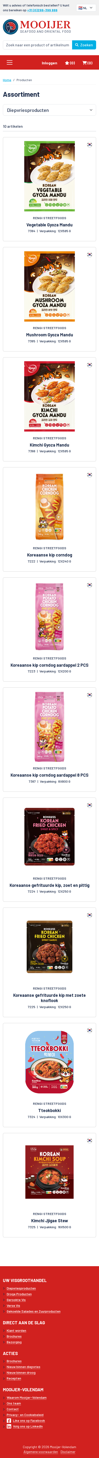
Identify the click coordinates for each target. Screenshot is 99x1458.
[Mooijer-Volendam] (37, 26)
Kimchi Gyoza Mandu (49, 445)
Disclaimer (68, 1452)
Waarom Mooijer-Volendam (27, 1397)
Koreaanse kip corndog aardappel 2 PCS (49, 665)
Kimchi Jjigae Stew (49, 1220)
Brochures (14, 1336)
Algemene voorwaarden (41, 1452)
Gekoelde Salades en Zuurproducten (34, 1311)
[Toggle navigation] (9, 62)
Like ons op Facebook (29, 1420)
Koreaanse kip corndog (49, 554)
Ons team (14, 1403)
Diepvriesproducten (21, 1288)
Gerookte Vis (16, 1300)
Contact (13, 1409)
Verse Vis (13, 1305)
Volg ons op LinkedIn (28, 1426)
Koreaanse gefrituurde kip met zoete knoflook (49, 997)
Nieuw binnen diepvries (23, 1367)
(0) (74, 62)
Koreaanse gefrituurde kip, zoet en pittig (49, 885)
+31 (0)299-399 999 (42, 10)
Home (7, 80)
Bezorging (14, 1342)
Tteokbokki (49, 1110)
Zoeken (86, 44)
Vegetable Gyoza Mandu (49, 224)
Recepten (14, 1378)
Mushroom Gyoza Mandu (49, 334)
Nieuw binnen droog (21, 1372)
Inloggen (49, 62)
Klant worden (16, 1330)
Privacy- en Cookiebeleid (25, 1415)
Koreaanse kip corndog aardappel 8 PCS (49, 775)
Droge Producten (19, 1294)
